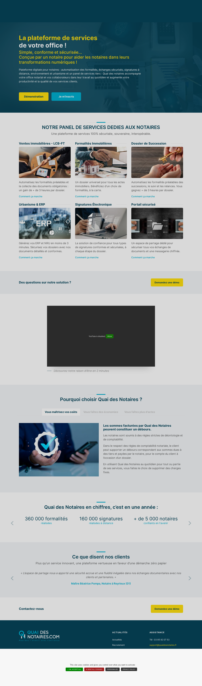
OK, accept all (75, 669)
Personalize (112, 669)
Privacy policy (129, 669)
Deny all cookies (94, 669)
